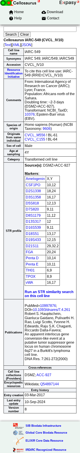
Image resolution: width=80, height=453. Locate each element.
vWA (29, 282)
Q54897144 (49, 384)
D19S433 (33, 240)
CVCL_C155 (35, 139)
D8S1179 (33, 215)
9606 (47, 129)
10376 (30, 114)
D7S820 (32, 209)
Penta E (32, 264)
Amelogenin (35, 179)
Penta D (32, 258)
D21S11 (32, 246)
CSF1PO (33, 185)
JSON (26, 45)
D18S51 (32, 234)
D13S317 (33, 221)
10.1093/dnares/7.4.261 (51, 310)
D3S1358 (33, 197)
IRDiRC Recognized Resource (46, 449)
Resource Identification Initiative (14, 73)
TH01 (30, 270)
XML (16, 45)
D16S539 (33, 227)
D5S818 (32, 203)
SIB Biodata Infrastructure (43, 425)
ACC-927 (43, 375)
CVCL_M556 (35, 135)
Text (7, 45)
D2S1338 (33, 191)
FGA (29, 252)
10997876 (48, 306)
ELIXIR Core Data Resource (44, 440)
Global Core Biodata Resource (46, 432)
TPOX (31, 276)
